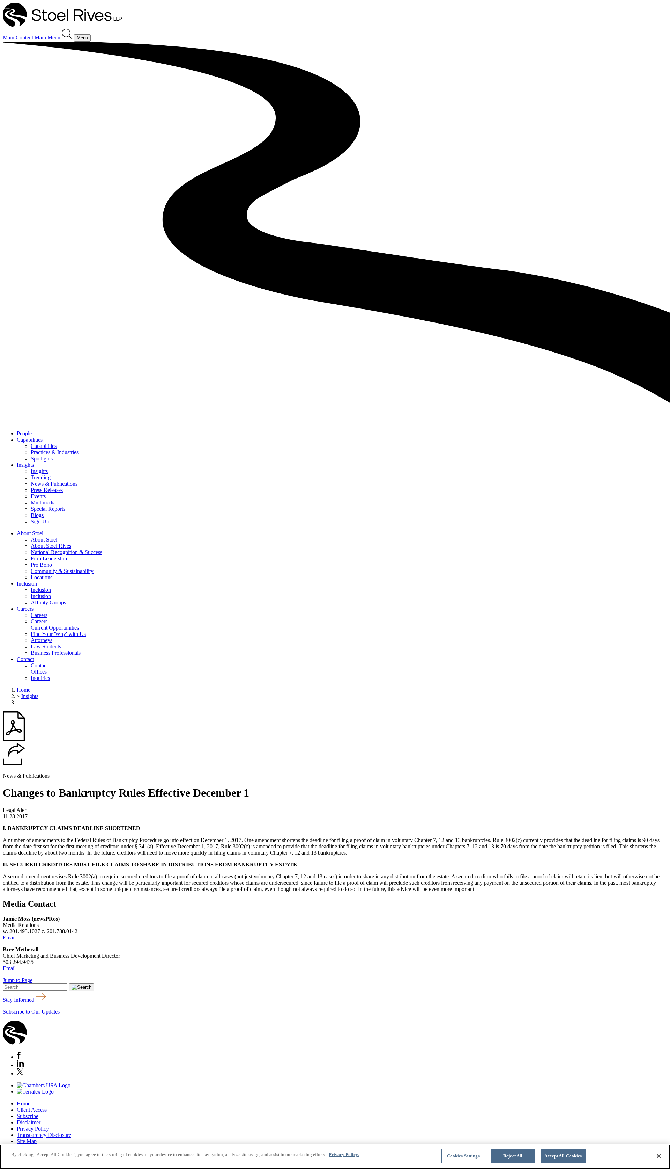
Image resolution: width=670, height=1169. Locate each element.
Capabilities (30, 440)
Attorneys (41, 640)
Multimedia (43, 503)
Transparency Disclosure (44, 1135)
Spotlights (42, 459)
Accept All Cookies (563, 1156)
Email (9, 938)
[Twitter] (20, 1073)
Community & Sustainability (62, 571)
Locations (41, 577)
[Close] (659, 1156)
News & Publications (54, 484)
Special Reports (48, 509)
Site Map (27, 1141)
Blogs (37, 515)
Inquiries (40, 678)
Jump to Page (17, 980)
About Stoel (30, 533)
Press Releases (47, 490)
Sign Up (40, 521)
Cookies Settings (463, 1156)
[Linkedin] (20, 1065)
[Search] (68, 38)
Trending (41, 477)
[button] (14, 763)
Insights (25, 465)
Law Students (46, 646)
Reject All (512, 1156)
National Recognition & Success (66, 552)
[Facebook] (19, 1057)
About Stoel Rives (51, 546)
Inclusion (27, 584)
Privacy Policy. (344, 1154)
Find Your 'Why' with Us (58, 634)
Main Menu (47, 38)
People (24, 433)
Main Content (18, 38)
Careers (25, 609)
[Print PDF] (14, 739)
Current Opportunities (55, 628)
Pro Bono (41, 565)
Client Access (32, 1110)
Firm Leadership (49, 558)
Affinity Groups (48, 602)
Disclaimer (28, 1122)
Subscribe (27, 1116)
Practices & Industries (55, 452)
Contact (25, 659)
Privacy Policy (33, 1129)
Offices (39, 672)
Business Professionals (56, 653)
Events (38, 496)
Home (23, 690)
